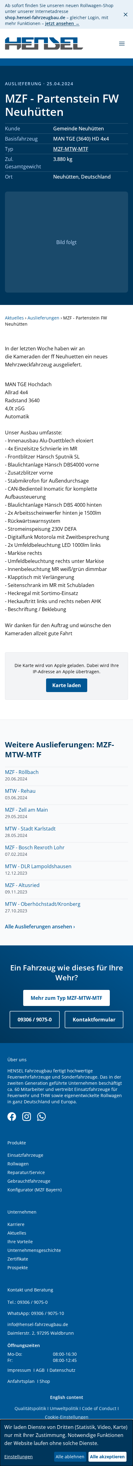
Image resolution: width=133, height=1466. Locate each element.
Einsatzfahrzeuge (25, 1155)
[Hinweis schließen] (126, 14)
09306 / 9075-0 (35, 1019)
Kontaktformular (94, 1019)
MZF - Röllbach (22, 772)
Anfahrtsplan (21, 1381)
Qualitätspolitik (30, 1408)
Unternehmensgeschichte (34, 1250)
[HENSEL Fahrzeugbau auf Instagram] (26, 1116)
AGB (40, 1370)
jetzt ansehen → (62, 23)
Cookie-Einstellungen (66, 1417)
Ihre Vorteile (20, 1241)
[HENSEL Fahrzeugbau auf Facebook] (11, 1116)
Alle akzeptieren (107, 1457)
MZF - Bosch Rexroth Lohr (35, 847)
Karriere (15, 1224)
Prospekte (17, 1267)
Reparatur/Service (26, 1172)
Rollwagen (18, 1164)
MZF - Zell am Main (26, 809)
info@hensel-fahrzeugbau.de (37, 1324)
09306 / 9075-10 (47, 1313)
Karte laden (66, 685)
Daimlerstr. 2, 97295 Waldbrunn (40, 1333)
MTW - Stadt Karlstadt (30, 828)
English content (66, 1397)
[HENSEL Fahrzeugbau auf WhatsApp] (41, 1116)
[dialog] (66, 1443)
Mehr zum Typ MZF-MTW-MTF (66, 998)
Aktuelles (14, 318)
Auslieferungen (43, 318)
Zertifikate (17, 1259)
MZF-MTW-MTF (70, 149)
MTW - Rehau (20, 791)
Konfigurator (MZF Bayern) (34, 1190)
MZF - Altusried (22, 885)
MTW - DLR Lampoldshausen (38, 866)
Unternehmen (21, 1212)
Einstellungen (18, 1457)
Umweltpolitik (64, 1408)
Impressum (19, 1370)
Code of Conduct (99, 1408)
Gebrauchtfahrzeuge (28, 1181)
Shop (45, 1381)
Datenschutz (62, 1370)
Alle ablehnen (70, 1457)
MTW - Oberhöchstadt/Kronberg (42, 904)
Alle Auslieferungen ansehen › (40, 926)
